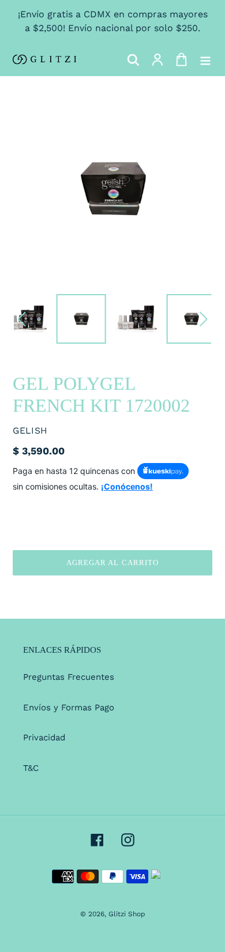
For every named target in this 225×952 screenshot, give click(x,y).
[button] (21, 318)
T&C (31, 768)
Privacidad (44, 737)
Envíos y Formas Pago (68, 707)
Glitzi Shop (126, 914)
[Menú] (205, 59)
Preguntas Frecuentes (68, 677)
